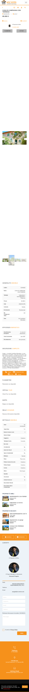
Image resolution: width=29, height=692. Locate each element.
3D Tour (22, 30)
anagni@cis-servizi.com (18, 591)
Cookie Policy (6, 688)
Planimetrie (7, 30)
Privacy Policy (14, 629)
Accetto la (11, 629)
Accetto (25, 686)
